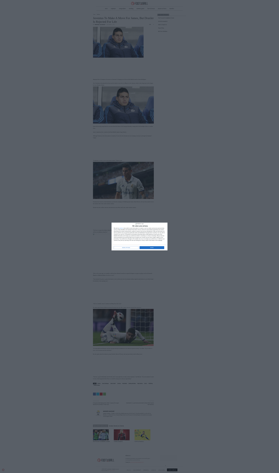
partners (121, 228)
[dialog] (139, 236)
